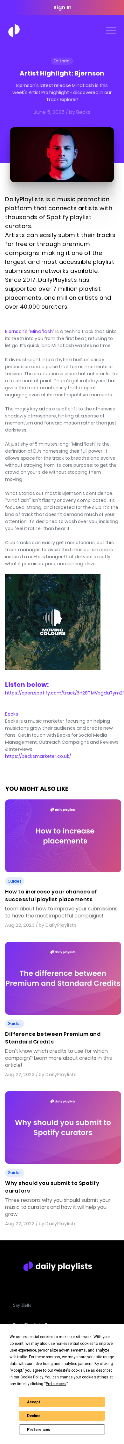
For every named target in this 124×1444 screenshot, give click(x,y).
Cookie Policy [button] (31, 1377)
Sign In (62, 7)
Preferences (38, 1429)
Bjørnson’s (16, 331)
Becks (11, 714)
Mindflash (41, 331)
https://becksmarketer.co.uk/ (38, 756)
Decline (33, 1416)
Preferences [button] (56, 1384)
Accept (33, 1402)
